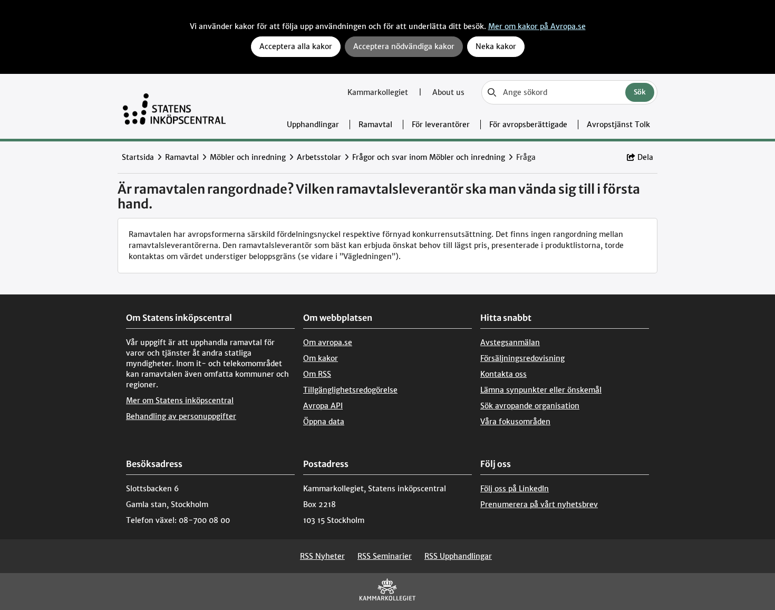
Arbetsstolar (319, 157)
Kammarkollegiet (378, 92)
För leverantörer (441, 124)
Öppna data (323, 421)
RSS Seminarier (384, 556)
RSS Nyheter (322, 556)
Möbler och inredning (248, 157)
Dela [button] (645, 157)
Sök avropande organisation (529, 406)
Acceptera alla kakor (295, 46)
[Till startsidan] (174, 106)
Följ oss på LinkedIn (514, 488)
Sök (640, 92)
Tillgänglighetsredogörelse (350, 390)
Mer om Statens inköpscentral (180, 400)
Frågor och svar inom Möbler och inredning (428, 157)
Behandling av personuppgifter (181, 416)
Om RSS (317, 374)
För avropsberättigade (528, 124)
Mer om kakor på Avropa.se (537, 26)
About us (448, 92)
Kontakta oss (503, 374)
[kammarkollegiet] (387, 591)
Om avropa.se (327, 342)
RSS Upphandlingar (458, 556)
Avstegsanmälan (510, 342)
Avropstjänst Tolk (618, 124)
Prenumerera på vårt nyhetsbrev (539, 504)
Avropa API (323, 406)
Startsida (138, 157)
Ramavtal (375, 124)
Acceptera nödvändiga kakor (403, 46)
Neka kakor (496, 46)
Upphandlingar (313, 124)
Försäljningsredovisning (522, 358)
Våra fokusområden (515, 421)
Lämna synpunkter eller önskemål (541, 390)
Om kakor (320, 358)
